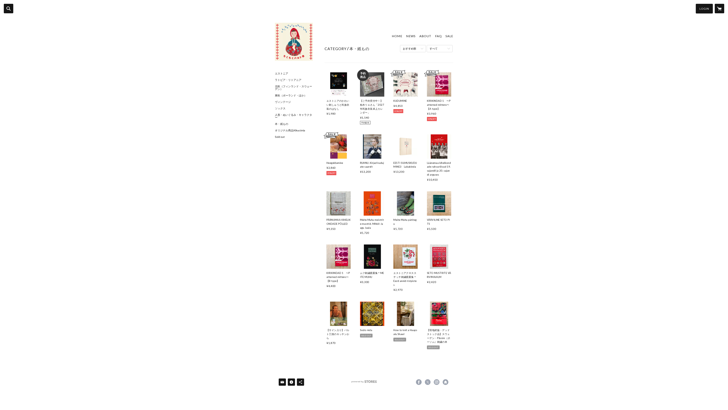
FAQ (438, 36)
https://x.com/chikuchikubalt (428, 382)
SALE (449, 36)
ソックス (280, 108)
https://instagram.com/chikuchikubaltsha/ (436, 382)
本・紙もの (281, 124)
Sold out (280, 137)
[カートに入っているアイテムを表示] (719, 8)
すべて (434, 48)
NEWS (411, 36)
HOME (397, 36)
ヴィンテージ (283, 102)
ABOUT (425, 36)
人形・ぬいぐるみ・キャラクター (293, 116)
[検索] (8, 8)
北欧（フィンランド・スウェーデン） (293, 87)
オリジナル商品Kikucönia (290, 130)
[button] (704, 8)
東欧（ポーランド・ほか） (291, 95)
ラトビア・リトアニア (288, 80)
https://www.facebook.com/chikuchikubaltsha (419, 382)
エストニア (281, 73)
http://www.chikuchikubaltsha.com (445, 382)
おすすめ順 (409, 48)
